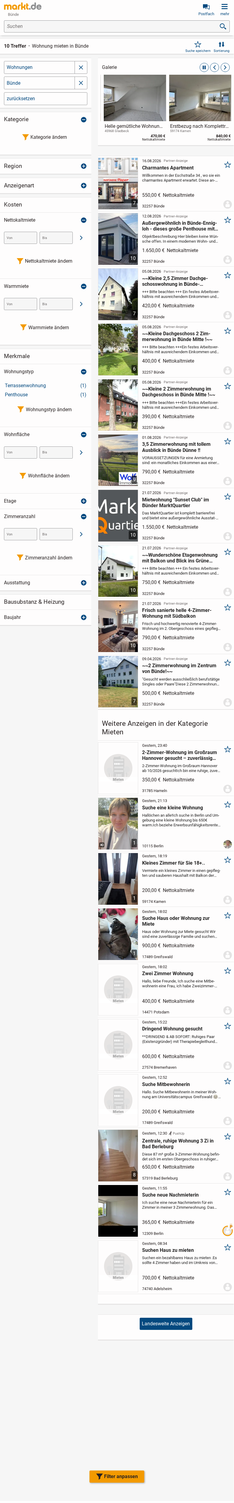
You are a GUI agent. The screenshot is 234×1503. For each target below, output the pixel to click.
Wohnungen (20, 67)
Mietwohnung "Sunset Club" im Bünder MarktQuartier (175, 502)
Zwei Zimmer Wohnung (167, 973)
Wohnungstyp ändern (49, 409)
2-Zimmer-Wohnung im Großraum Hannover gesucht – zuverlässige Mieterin (179, 755)
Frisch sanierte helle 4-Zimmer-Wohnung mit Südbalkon (176, 613)
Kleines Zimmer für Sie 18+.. (173, 863)
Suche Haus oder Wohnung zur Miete (176, 921)
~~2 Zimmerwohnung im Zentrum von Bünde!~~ (179, 668)
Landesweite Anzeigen (166, 1324)
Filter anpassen (121, 1476)
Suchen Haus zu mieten (168, 1250)
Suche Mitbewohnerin (166, 1084)
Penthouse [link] (45, 395)
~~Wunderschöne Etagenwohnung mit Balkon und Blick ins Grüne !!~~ (180, 558)
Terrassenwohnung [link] (45, 385)
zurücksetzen (21, 98)
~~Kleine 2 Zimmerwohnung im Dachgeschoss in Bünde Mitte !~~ (178, 392)
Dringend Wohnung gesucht (172, 1029)
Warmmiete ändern (48, 327)
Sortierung (221, 51)
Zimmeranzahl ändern (48, 558)
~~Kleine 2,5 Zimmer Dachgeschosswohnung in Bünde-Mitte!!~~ (175, 281)
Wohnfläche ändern (49, 476)
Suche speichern (198, 51)
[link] (133, 109)
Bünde (13, 83)
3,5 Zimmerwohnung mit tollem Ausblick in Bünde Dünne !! (176, 447)
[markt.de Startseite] (22, 6)
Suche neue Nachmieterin (170, 1195)
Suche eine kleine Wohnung (172, 808)
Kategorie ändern (48, 137)
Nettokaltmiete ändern (48, 261)
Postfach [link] (206, 14)
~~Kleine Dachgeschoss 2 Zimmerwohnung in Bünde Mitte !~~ (177, 336)
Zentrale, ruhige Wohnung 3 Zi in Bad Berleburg (178, 1143)
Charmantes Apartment (168, 168)
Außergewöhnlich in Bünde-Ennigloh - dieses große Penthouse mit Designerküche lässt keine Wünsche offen (179, 226)
